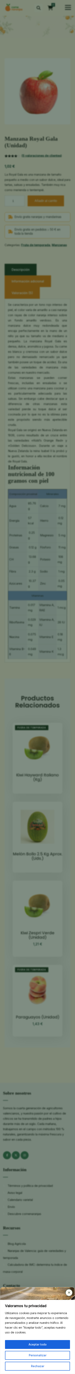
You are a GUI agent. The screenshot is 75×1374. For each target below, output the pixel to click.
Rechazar (37, 1366)
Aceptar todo (38, 1344)
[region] (37, 1337)
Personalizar (37, 1355)
